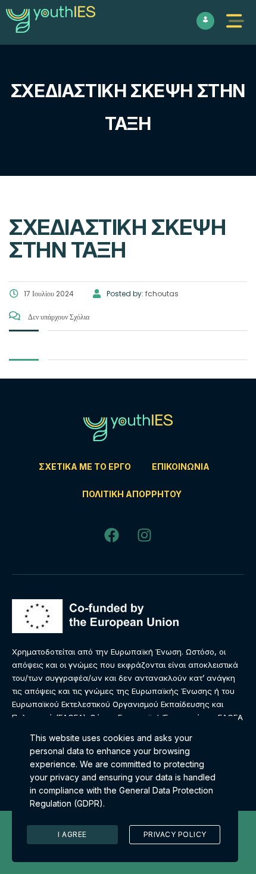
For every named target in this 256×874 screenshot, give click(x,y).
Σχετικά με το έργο (85, 466)
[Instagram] (145, 535)
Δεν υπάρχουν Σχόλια (57, 317)
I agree (72, 834)
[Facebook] (112, 535)
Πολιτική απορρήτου (132, 494)
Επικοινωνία (181, 466)
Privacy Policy (175, 834)
